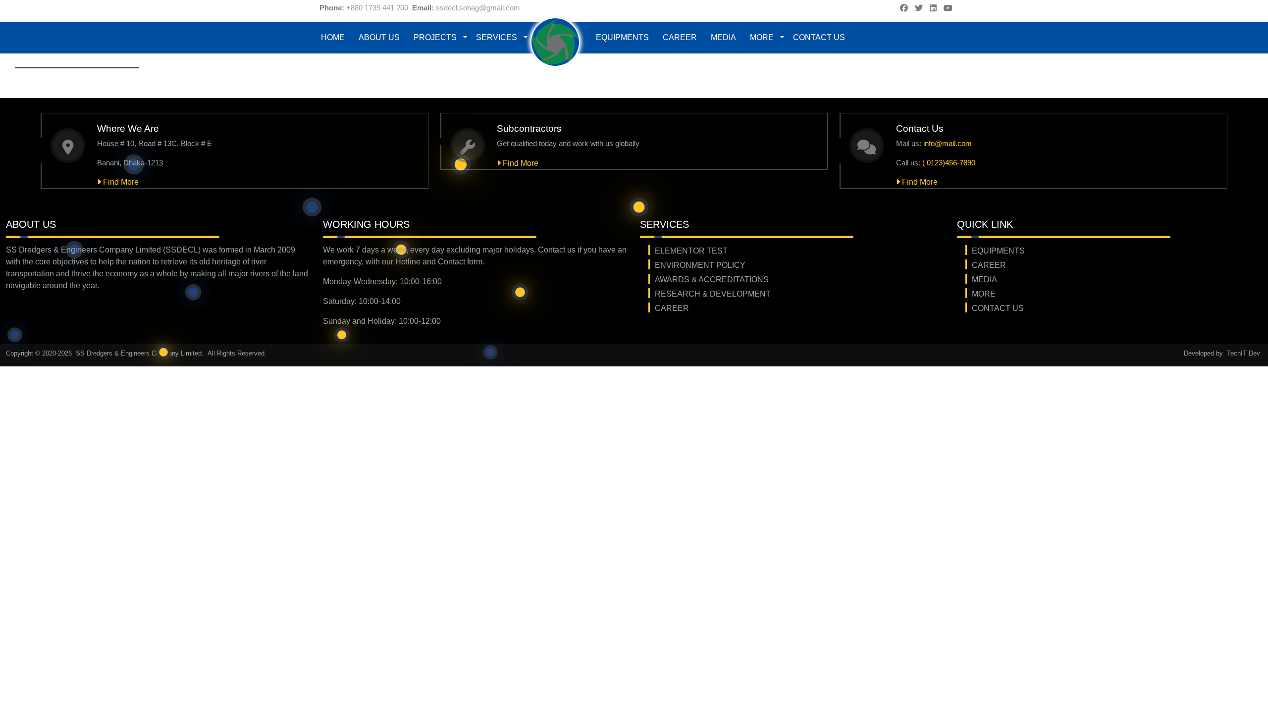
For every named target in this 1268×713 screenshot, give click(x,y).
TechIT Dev (1243, 353)
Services (496, 37)
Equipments (622, 37)
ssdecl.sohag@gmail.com (478, 7)
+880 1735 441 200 (377, 7)
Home (333, 37)
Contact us (819, 37)
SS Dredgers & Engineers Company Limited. (141, 353)
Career (680, 37)
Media (723, 37)
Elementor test (691, 251)
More (762, 37)
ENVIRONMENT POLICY (700, 265)
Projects (435, 37)
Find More (120, 182)
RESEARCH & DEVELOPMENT (713, 294)
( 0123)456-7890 (948, 162)
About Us (379, 37)
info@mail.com (947, 143)
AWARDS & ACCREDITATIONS (712, 279)
